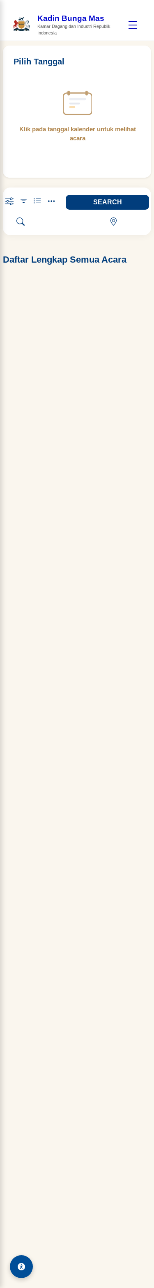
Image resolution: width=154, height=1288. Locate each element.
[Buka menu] (132, 25)
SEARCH (107, 202)
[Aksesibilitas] (21, 1266)
